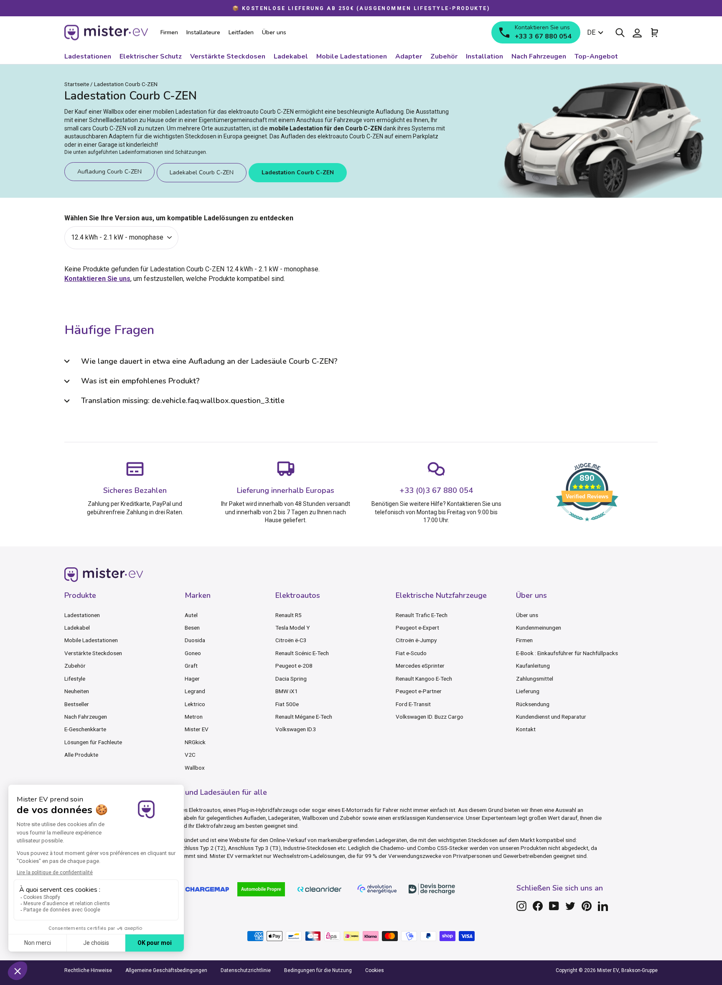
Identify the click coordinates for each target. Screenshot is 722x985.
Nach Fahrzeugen (85, 716)
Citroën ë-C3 (291, 640)
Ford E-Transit (413, 704)
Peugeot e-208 (294, 665)
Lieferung (527, 691)
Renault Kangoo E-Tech (424, 678)
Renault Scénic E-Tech (302, 653)
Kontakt (526, 729)
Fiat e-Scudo (411, 653)
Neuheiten (76, 691)
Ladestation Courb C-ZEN (298, 172)
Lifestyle (74, 678)
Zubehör (75, 665)
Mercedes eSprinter (420, 665)
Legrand (195, 691)
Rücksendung (532, 704)
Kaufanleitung (533, 665)
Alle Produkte (81, 754)
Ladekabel (77, 627)
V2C (190, 754)
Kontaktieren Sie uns (97, 279)
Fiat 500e (287, 704)
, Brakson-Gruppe (638, 970)
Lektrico (195, 704)
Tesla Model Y (292, 627)
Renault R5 (288, 615)
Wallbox (195, 767)
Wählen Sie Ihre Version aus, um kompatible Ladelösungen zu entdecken (178, 218)
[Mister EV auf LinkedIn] (603, 906)
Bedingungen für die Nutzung (318, 970)
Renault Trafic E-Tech (421, 615)
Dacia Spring (291, 678)
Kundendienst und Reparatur (551, 716)
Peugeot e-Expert (417, 627)
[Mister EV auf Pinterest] (587, 906)
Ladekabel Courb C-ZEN (202, 172)
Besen (192, 627)
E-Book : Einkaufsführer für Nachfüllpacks (567, 653)
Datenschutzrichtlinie (246, 970)
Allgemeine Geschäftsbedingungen (166, 970)
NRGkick (195, 742)
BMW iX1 (286, 691)
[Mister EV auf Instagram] (521, 906)
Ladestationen (82, 615)
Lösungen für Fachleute (93, 742)
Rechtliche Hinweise (88, 970)
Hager (192, 678)
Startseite (76, 84)
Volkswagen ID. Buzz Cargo (429, 716)
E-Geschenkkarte (85, 729)
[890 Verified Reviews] (587, 525)
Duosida (195, 640)
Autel (191, 615)
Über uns (527, 615)
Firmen (524, 640)
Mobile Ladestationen (91, 640)
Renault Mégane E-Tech (303, 716)
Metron (194, 716)
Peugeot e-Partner (419, 691)
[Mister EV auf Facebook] (538, 906)
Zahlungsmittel (534, 678)
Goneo (193, 653)
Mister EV (196, 729)
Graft (191, 665)
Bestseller (76, 704)
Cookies (374, 970)
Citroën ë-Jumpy (416, 640)
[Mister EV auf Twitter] (570, 906)
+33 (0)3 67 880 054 (436, 490)
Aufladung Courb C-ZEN (109, 172)
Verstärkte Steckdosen (93, 653)
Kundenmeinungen (538, 627)
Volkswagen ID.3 (295, 729)
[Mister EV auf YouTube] (554, 906)
